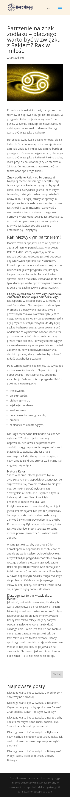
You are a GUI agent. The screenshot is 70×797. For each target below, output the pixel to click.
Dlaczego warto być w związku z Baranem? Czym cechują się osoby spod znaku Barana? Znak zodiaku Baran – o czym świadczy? (34, 707)
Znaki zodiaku (15, 57)
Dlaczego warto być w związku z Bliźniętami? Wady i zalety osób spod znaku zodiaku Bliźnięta (34, 755)
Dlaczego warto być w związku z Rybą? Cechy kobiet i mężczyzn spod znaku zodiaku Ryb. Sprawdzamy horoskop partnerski (34, 722)
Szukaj (57, 674)
